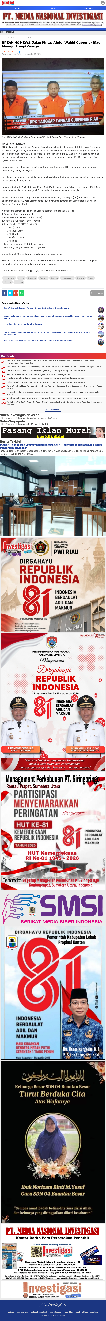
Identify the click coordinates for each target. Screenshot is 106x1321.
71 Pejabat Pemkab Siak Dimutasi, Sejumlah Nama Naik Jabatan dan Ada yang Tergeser (46, 378)
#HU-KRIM (43, 278)
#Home (21, 278)
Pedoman (20, 1312)
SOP (27, 1312)
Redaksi (11, 1312)
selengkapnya (53, 410)
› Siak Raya (29, 38)
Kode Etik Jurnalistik (39, 1312)
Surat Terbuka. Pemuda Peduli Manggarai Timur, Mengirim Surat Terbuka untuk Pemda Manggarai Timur (54, 367)
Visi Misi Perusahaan (90, 1312)
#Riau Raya (7, 282)
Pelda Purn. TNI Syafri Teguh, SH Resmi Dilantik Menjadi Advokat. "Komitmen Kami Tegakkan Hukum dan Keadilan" (54, 403)
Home (17, 9)
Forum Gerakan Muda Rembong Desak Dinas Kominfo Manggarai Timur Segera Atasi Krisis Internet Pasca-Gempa (55, 387)
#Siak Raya (19, 282)
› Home (22, 38)
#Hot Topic (32, 278)
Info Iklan (69, 1312)
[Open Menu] (103, 3)
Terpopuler (88, 9)
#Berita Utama (9, 278)
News (53, 9)
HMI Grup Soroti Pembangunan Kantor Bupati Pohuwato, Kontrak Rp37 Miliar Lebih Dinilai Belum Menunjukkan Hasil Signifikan (51, 362)
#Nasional (80, 278)
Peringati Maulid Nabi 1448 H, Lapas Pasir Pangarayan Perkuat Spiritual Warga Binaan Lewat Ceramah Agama (53, 393)
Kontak (77, 1312)
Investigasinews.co (59, 1315)
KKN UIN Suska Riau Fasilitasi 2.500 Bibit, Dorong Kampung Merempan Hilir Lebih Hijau (46, 371)
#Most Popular (67, 278)
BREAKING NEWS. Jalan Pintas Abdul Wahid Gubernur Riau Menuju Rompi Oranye (51, 44)
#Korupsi (54, 278)
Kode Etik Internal (56, 1312)
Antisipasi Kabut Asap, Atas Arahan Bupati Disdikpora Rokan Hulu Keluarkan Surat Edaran (47, 398)
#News (90, 278)
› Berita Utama (13, 38)
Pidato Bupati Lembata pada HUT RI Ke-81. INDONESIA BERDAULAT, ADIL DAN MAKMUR (46, 382)
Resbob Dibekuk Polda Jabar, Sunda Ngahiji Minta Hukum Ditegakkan (38, 374)
